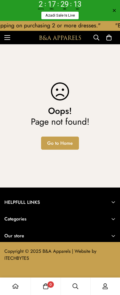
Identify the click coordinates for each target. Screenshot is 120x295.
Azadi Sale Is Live (60, 15)
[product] (15, 286)
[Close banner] (114, 10)
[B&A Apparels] (60, 37)
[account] (105, 286)
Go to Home (60, 143)
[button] (109, 37)
